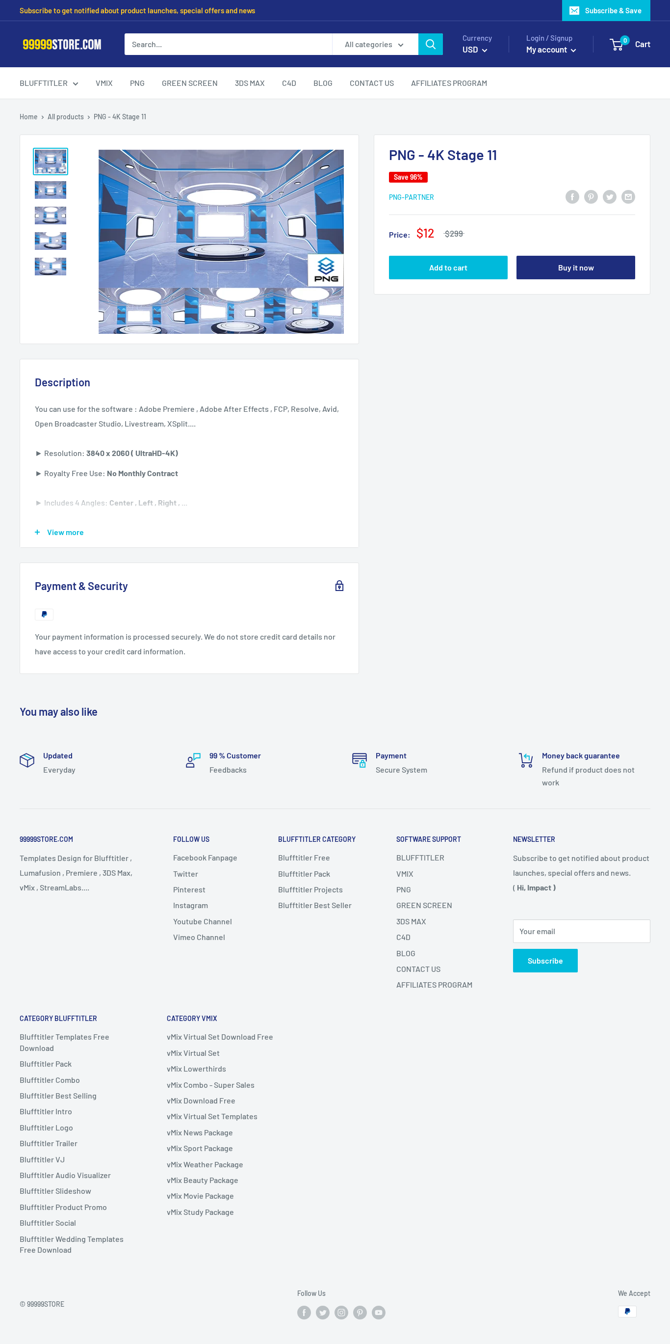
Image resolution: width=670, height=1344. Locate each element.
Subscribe (545, 960)
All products (66, 116)
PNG (403, 889)
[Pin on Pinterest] (591, 196)
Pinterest (189, 889)
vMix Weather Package (205, 1164)
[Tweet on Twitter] (610, 196)
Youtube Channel (202, 921)
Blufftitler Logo (46, 1127)
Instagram (190, 905)
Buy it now (576, 267)
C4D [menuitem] (289, 82)
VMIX (404, 873)
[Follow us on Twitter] (323, 1312)
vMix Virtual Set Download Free (220, 1036)
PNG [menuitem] (137, 82)
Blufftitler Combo (50, 1079)
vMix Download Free (201, 1100)
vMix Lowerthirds (196, 1068)
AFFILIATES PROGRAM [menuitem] (449, 82)
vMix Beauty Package (202, 1179)
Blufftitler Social (48, 1222)
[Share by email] (628, 196)
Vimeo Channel (199, 936)
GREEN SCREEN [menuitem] (190, 82)
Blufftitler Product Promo (63, 1206)
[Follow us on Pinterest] (360, 1312)
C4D (403, 936)
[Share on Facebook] (572, 196)
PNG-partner (411, 196)
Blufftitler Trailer (48, 1143)
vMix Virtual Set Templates (212, 1116)
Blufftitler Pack (304, 873)
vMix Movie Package (200, 1195)
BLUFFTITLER (420, 857)
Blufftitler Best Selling (58, 1095)
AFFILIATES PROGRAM (434, 984)
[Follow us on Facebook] (304, 1312)
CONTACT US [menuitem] (372, 82)
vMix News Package (200, 1132)
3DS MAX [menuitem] (250, 82)
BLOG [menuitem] (323, 82)
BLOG (405, 953)
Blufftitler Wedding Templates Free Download (72, 1244)
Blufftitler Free (304, 857)
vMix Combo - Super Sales (211, 1084)
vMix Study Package (200, 1211)
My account (547, 49)
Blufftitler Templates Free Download (64, 1042)
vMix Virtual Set (193, 1052)
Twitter (185, 873)
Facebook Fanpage (205, 857)
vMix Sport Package (200, 1148)
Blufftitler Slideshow (55, 1190)
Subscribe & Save (613, 10)
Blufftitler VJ (42, 1159)
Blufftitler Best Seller (315, 905)
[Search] (430, 44)
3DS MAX (411, 921)
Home (29, 116)
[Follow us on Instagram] (341, 1312)
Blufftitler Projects (310, 889)
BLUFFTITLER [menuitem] (44, 82)
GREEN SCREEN (424, 905)
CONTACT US (418, 968)
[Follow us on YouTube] (379, 1312)
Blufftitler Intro (46, 1111)
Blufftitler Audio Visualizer (65, 1175)
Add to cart (448, 267)
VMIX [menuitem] (104, 82)
